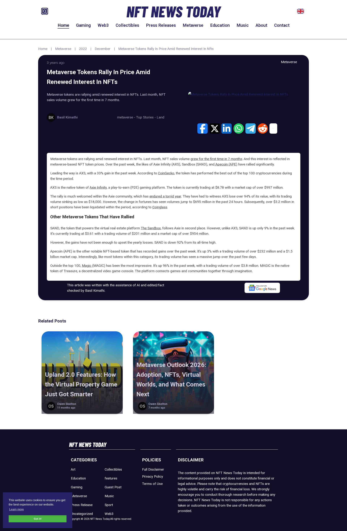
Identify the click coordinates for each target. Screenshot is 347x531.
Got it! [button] (38, 518)
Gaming (83, 25)
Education (220, 25)
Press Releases (161, 25)
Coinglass (159, 207)
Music (243, 25)
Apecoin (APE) (226, 164)
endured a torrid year (165, 196)
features (111, 478)
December (102, 49)
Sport (109, 505)
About (261, 25)
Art (73, 469)
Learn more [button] (16, 509)
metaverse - (126, 117)
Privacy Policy (152, 476)
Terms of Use (152, 484)
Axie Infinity (98, 187)
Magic (87, 266)
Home (63, 25)
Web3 (103, 25)
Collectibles (127, 25)
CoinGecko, (166, 173)
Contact (282, 25)
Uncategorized (82, 514)
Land (160, 117)
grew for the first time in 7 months (216, 159)
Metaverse (193, 25)
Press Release (82, 505)
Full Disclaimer (153, 469)
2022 (83, 49)
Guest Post (113, 487)
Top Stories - (146, 117)
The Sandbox (151, 228)
